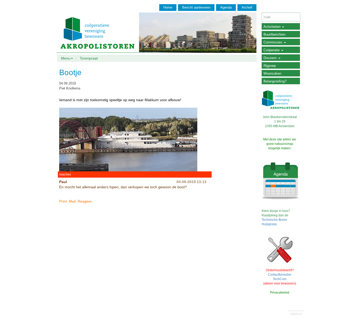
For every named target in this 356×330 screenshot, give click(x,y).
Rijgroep (269, 66)
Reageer (85, 201)
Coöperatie (272, 50)
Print (63, 201)
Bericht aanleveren (196, 7)
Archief (247, 7)
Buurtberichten (274, 34)
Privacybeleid (279, 292)
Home (167, 7)
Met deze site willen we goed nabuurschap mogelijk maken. (279, 144)
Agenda (226, 7)
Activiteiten (272, 27)
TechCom (279, 279)
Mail (72, 201)
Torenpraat (89, 58)
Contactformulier (279, 274)
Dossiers (270, 58)
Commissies (273, 42)
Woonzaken (272, 73)
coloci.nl (296, 314)
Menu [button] (65, 58)
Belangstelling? (274, 81)
